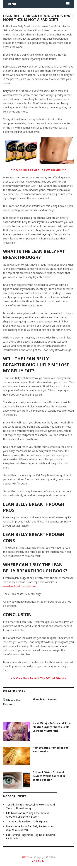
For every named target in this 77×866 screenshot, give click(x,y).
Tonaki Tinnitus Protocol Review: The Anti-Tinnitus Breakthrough (31, 806)
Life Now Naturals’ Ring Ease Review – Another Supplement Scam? (28, 814)
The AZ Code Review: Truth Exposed (27, 821)
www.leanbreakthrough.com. (19, 586)
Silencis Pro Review (45, 699)
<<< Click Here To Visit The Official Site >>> (38, 169)
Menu (12, 4)
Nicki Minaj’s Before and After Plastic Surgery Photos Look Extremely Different (52, 726)
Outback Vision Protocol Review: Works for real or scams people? (49, 775)
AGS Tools (27, 857)
